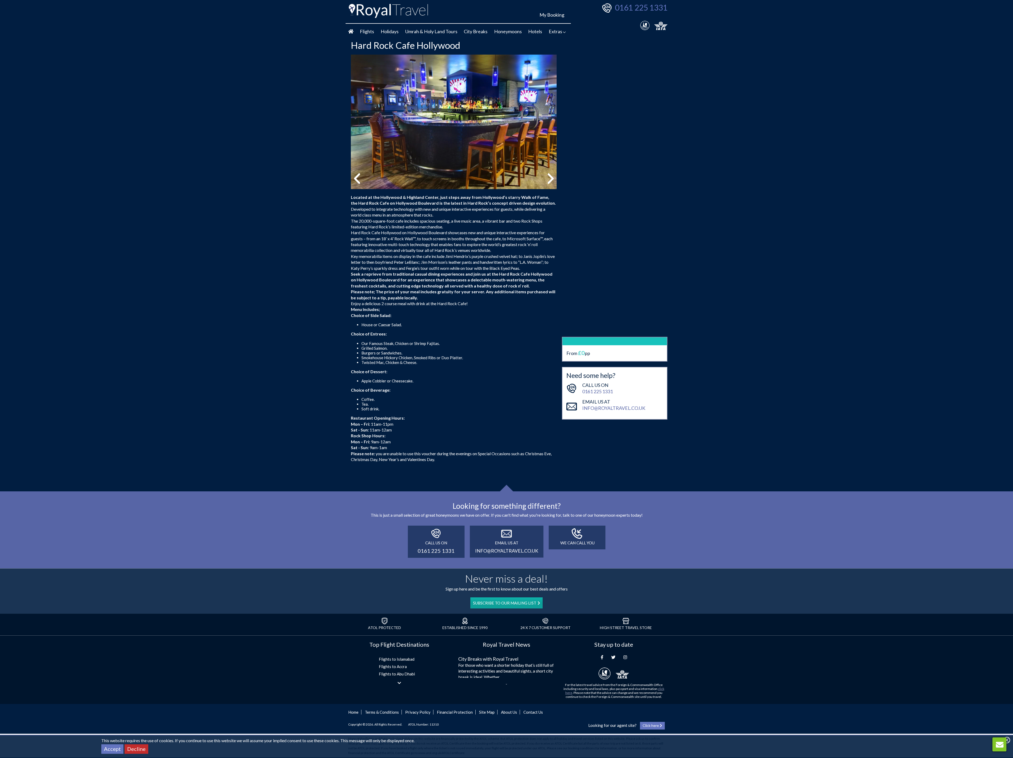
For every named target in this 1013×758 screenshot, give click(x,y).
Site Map (487, 712)
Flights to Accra (393, 666)
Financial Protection (455, 712)
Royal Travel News (506, 644)
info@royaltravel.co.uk (613, 408)
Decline (136, 749)
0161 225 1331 (641, 7)
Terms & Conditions (382, 712)
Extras (556, 31)
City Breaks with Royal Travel (488, 659)
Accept (112, 749)
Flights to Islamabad (396, 659)
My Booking (551, 15)
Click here (651, 725)
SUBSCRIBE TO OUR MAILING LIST (504, 603)
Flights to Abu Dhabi (397, 673)
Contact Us (533, 712)
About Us (509, 712)
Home (353, 712)
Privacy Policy (418, 712)
